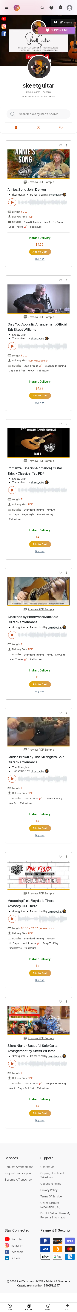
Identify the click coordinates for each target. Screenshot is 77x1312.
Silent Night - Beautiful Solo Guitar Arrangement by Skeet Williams (33, 1048)
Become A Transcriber (19, 1179)
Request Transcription (19, 1173)
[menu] (6, 7)
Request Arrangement (19, 1167)
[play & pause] (12, 202)
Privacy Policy (49, 1190)
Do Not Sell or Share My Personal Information (55, 1215)
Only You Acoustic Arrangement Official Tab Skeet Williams (37, 327)
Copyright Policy (50, 1183)
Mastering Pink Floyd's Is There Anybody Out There (30, 903)
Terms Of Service (51, 1196)
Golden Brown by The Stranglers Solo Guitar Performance (35, 759)
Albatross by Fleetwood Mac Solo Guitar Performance (32, 619)
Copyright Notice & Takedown (52, 1175)
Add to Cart (40, 251)
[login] (69, 8)
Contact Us (47, 1167)
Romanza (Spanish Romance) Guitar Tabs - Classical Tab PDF (34, 471)
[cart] (60, 8)
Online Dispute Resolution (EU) (50, 1205)
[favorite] (51, 8)
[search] (42, 8)
